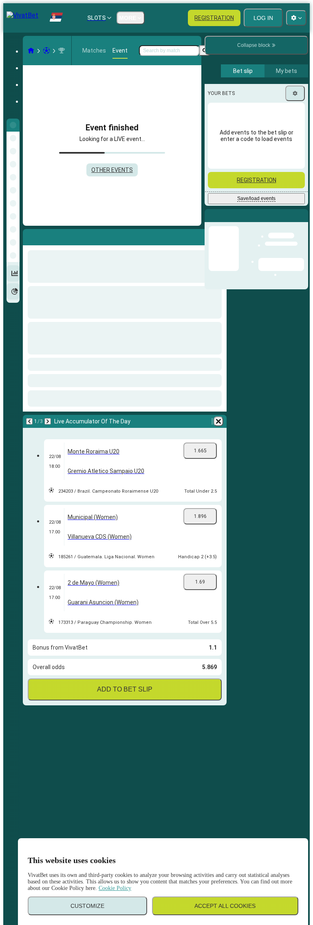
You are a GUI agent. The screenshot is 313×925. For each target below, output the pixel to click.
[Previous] (29, 421)
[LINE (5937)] (31, 50)
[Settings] (295, 93)
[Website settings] (296, 18)
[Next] (47, 421)
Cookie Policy (115, 888)
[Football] (46, 50)
